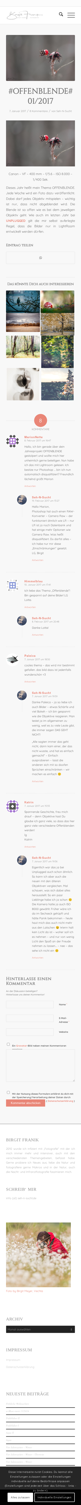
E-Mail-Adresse (64, 1020)
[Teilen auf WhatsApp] (40, 258)
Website (63, 1031)
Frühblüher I (12, 1425)
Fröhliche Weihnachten (17, 1403)
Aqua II (10, 1432)
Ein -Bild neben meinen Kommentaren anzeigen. (39, 1047)
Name (63, 1004)
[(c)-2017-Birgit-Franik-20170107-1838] (40, 58)
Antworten (30, 486)
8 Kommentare (39, 111)
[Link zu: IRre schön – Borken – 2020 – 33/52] (23, 322)
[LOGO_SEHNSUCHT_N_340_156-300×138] (33, 15)
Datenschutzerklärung (20, 1367)
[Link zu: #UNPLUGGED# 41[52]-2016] (57, 352)
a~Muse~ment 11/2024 (17, 1411)
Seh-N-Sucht (64, 111)
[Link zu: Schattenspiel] (23, 384)
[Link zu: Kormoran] (23, 302)
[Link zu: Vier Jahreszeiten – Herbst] (23, 347)
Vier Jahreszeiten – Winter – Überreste (25, 1454)
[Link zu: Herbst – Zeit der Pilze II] (57, 302)
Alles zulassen (20, 1497)
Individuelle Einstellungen (54, 1497)
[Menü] (69, 15)
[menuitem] (59, 15)
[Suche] (59, 15)
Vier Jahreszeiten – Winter (19, 1447)
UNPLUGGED (15, 221)
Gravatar (21, 1045)
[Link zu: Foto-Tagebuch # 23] (57, 384)
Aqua (8, 1440)
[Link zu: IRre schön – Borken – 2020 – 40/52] (57, 324)
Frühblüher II (13, 1418)
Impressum (13, 1359)
